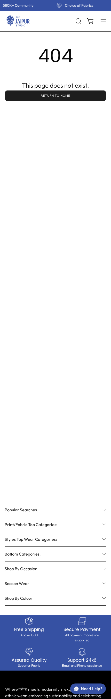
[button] (78, 21)
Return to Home (55, 95)
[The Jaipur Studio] (18, 21)
